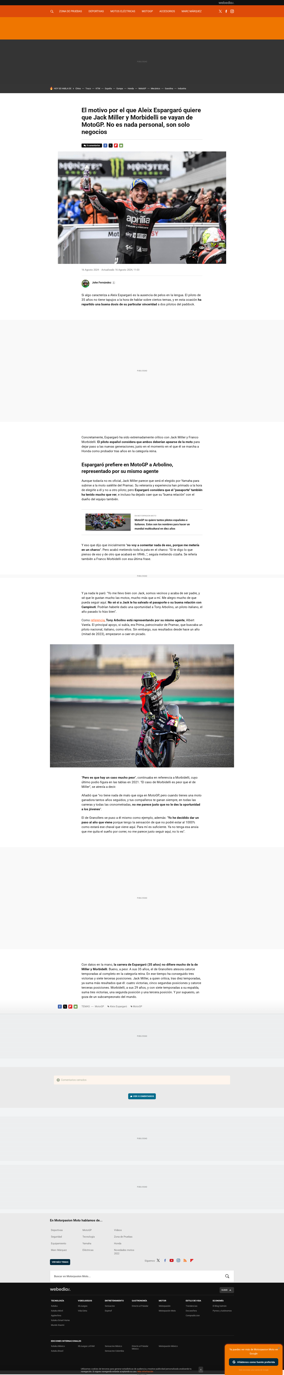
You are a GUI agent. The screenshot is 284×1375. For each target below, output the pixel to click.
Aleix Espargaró (118, 1006)
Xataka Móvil (57, 1310)
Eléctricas (88, 1250)
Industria (182, 88)
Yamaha (87, 1243)
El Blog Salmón (219, 1306)
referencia (98, 620)
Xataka (54, 1306)
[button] (103, 282)
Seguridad (56, 1236)
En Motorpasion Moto (145, 516)
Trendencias (191, 1306)
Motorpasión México (168, 1346)
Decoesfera (191, 1310)
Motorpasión (164, 1306)
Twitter (220, 11)
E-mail (121, 145)
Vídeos (118, 1230)
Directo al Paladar (140, 1306)
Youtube (171, 1260)
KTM (98, 88)
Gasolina (169, 88)
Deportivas (96, 11)
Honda (131, 88)
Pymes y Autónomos (222, 1310)
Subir (224, 1290)
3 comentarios (93, 145)
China (78, 88)
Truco (88, 88)
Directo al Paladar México (140, 1347)
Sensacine (110, 1306)
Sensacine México (113, 1346)
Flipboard (116, 145)
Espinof (108, 1310)
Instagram (232, 11)
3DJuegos (82, 1306)
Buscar (227, 1276)
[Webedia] (226, 3)
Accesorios (167, 11)
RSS (185, 1260)
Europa (120, 88)
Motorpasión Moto (167, 1310)
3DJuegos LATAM (86, 1346)
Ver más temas (60, 1262)
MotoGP (147, 11)
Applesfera (56, 1315)
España (108, 88)
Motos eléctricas (122, 11)
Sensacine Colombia (114, 1351)
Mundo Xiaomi (57, 1325)
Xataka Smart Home (60, 1320)
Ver (143, 1096)
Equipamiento (58, 1243)
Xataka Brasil (57, 1351)
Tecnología (89, 1236)
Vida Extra (82, 1310)
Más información (145, 1371)
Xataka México (58, 1346)
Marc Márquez (192, 11)
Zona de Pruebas (70, 11)
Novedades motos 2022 (124, 1252)
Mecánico (155, 88)
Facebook (226, 11)
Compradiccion (193, 1315)
